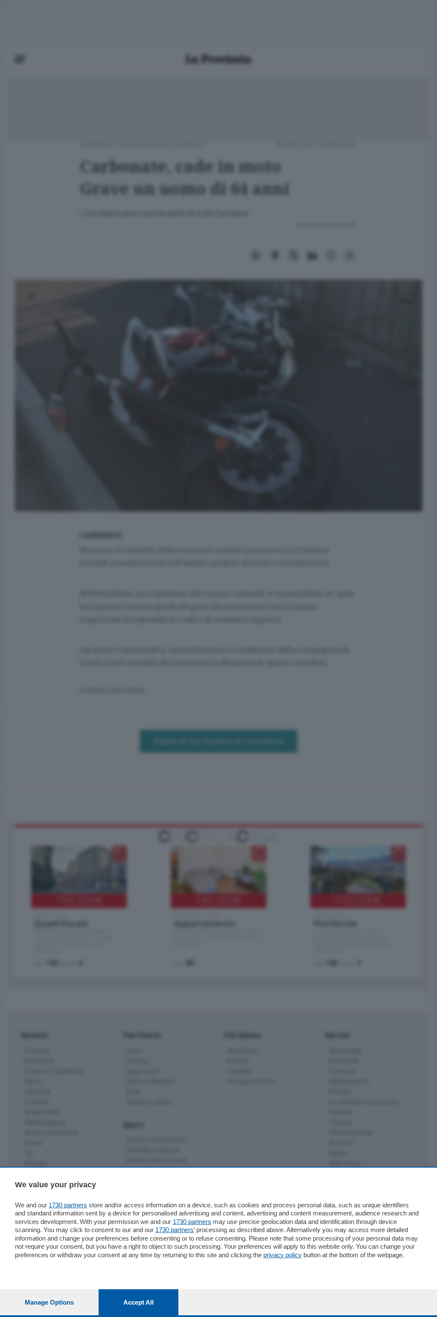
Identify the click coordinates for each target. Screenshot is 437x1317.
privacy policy (282, 1255)
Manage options (49, 1302)
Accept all (138, 1302)
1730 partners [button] (68, 1205)
